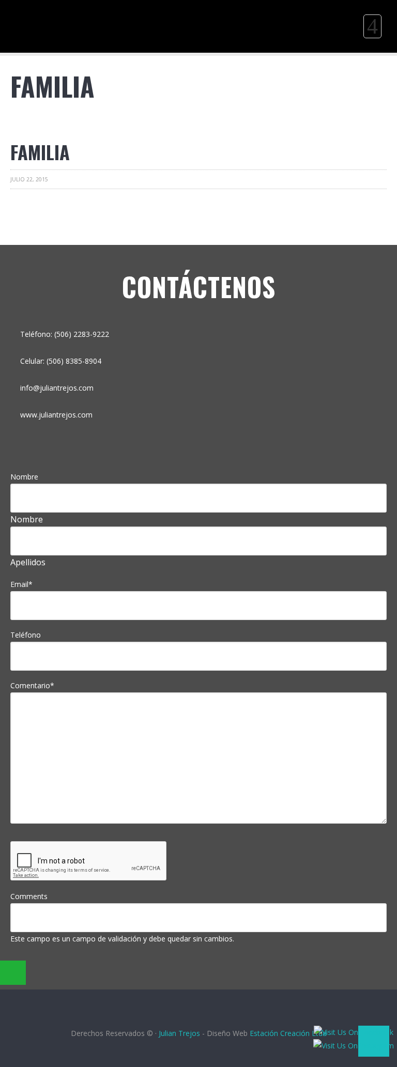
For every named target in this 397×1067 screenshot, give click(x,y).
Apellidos (27, 562)
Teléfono (25, 635)
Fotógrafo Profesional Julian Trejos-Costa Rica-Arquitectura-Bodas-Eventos (51, 8)
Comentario (32, 685)
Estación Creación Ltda (288, 1033)
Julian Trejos (180, 1033)
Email (21, 584)
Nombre (24, 477)
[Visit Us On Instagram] (353, 1045)
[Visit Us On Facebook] (353, 1032)
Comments (29, 896)
